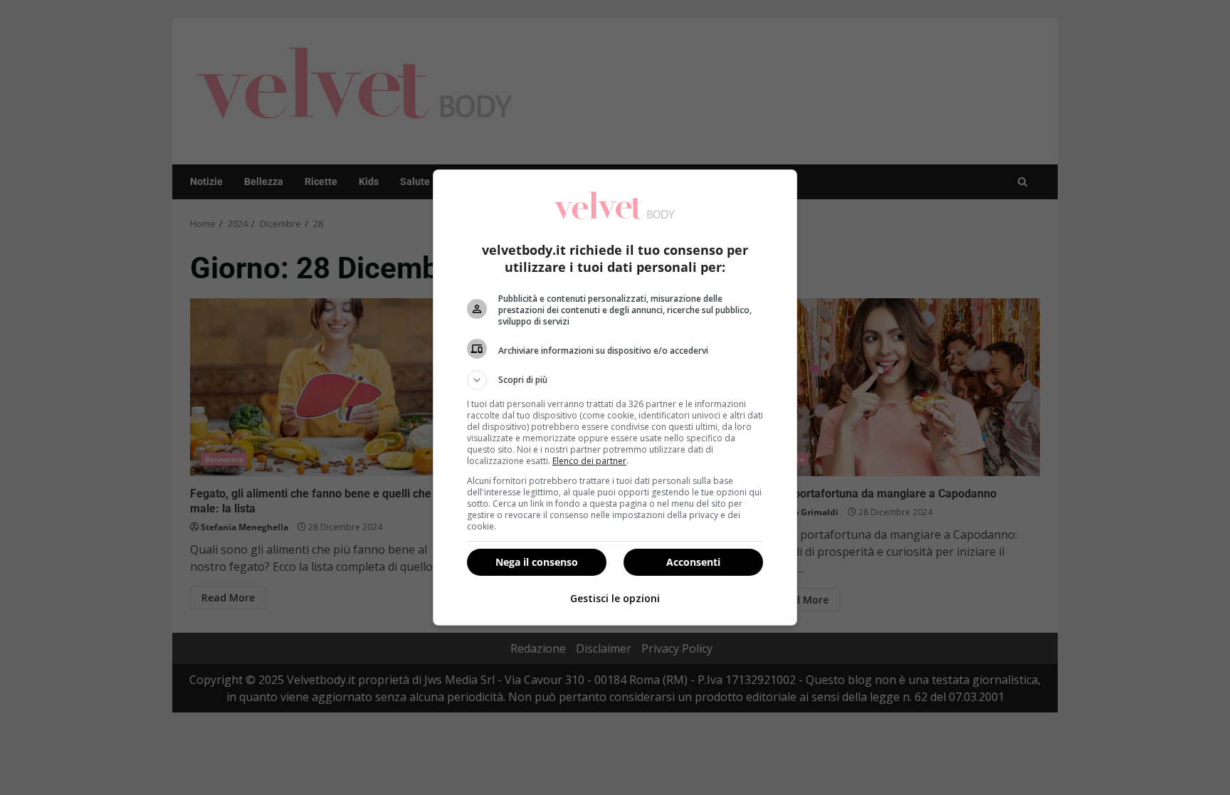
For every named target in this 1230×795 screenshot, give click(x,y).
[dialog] (615, 397)
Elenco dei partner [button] (589, 461)
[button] (615, 380)
